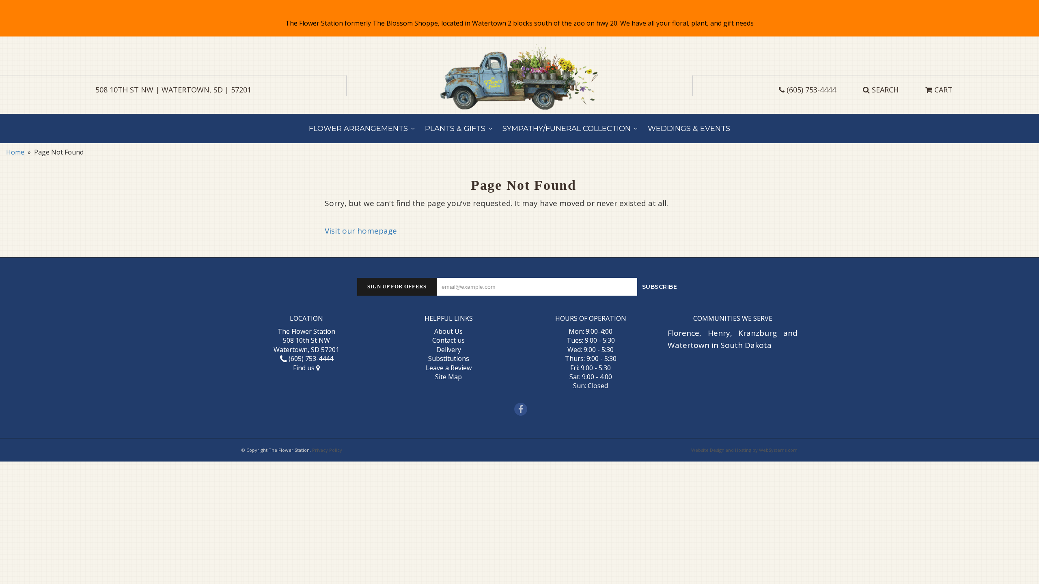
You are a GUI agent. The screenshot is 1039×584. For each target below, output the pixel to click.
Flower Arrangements (358, 128)
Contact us (448, 340)
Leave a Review (449, 367)
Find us (304, 367)
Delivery (448, 349)
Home (15, 152)
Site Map (448, 376)
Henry (719, 333)
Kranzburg (757, 333)
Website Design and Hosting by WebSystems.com (744, 450)
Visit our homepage (361, 230)
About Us (448, 331)
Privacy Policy (327, 450)
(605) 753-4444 (811, 89)
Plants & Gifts (455, 128)
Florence (683, 333)
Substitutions (448, 358)
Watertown (688, 345)
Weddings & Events (689, 128)
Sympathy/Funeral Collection (566, 128)
